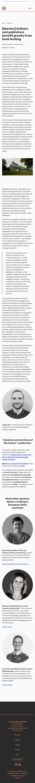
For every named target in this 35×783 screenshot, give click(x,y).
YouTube (17, 745)
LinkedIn (17, 740)
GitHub (17, 750)
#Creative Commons (8, 47)
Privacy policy (28, 1)
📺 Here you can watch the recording (15, 464)
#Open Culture (18, 44)
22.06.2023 (9, 23)
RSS (17, 754)
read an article (7, 627)
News (3, 23)
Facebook (17, 735)
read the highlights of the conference (15, 564)
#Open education (7, 44)
